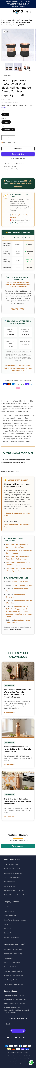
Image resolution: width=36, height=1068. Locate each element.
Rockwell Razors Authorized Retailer (16, 895)
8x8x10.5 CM (8, 129)
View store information (11, 169)
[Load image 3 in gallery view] (27, 67)
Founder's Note (9, 911)
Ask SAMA (7, 928)
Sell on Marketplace (10, 967)
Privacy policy (26, 1055)
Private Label (8, 958)
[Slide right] (34, 68)
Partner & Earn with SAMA (13, 971)
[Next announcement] (32, 4)
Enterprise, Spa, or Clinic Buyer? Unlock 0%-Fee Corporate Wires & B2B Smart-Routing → (18, 368)
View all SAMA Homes (19, 582)
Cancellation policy (25, 1061)
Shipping (3, 102)
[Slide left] (2, 68)
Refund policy (16, 1055)
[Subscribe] (30, 1024)
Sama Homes (17, 1052)
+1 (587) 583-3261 (19, 999)
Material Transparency (11, 937)
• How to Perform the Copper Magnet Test (16, 526)
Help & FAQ (8, 924)
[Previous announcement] (3, 4)
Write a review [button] (18, 846)
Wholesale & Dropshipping (13, 953)
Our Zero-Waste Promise (12, 877)
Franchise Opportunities (12, 962)
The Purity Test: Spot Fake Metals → (20, 216)
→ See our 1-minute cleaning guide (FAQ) (17, 514)
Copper (6, 122)
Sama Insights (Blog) (11, 915)
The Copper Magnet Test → (20, 220)
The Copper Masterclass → (20, 223)
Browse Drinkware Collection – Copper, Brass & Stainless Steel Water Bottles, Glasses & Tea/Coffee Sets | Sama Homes (19, 611)
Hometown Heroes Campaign (14, 890)
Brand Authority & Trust (12, 869)
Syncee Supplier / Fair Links (13, 975)
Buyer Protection (9, 882)
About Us (7, 907)
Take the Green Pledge (11, 864)
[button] (4, 12)
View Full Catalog (14, 629)
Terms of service (13, 1058)
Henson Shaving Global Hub (13, 984)
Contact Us (7, 933)
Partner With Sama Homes (13, 949)
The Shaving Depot (10, 980)
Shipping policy (24, 1058)
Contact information (12, 1061)
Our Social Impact (10, 886)
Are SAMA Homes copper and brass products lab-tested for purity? (18, 461)
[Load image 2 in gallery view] (18, 67)
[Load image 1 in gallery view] (9, 67)
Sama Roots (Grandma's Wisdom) (15, 920)
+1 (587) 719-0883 (18, 995)
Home (3, 20)
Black (5, 114)
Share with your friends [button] (11, 471)
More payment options (18, 158)
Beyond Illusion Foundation (13, 873)
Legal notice (18, 1064)
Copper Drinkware (12, 20)
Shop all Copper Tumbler (22, 585)
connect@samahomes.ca (18, 1003)
